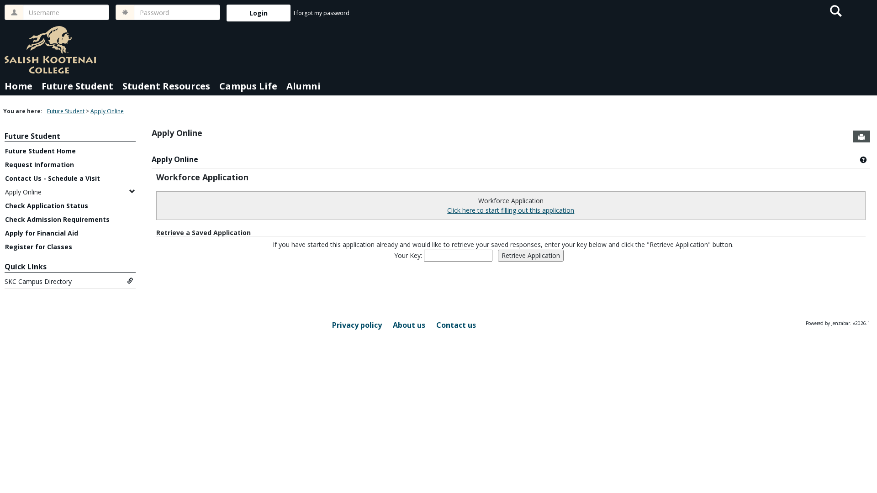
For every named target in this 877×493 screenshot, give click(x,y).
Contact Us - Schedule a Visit (52, 178)
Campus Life (248, 86)
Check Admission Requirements (57, 219)
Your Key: (409, 255)
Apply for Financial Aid (41, 233)
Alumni (303, 86)
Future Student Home (40, 151)
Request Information (39, 164)
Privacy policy (357, 325)
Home (18, 86)
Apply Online (107, 111)
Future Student (77, 86)
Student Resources (166, 86)
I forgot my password (321, 13)
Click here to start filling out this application (510, 210)
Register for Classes (38, 246)
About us (409, 325)
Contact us (456, 325)
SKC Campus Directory (38, 281)
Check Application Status (46, 205)
